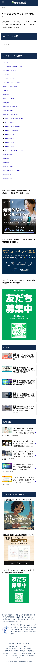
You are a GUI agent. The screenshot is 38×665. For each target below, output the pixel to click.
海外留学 (6, 162)
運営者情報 (28, 615)
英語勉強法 (7, 174)
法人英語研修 (8, 154)
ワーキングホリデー (10, 86)
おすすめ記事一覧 (25, 643)
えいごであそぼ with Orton (14, 118)
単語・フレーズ (8, 98)
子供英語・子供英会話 (11, 114)
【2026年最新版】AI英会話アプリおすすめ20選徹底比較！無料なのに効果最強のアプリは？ (17, 468)
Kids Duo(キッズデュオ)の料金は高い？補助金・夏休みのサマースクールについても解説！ (18, 480)
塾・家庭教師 (8, 110)
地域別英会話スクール (11, 106)
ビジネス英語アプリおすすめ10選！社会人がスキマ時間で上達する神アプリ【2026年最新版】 (17, 455)
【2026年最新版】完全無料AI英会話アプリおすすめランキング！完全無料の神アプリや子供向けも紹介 (18, 431)
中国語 (5, 90)
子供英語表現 (9, 142)
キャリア (6, 74)
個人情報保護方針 (7, 615)
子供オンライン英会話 (12, 126)
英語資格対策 (8, 178)
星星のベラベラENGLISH (14, 150)
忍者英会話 (18, 661)
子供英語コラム (10, 134)
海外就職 (6, 158)
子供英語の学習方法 (12, 130)
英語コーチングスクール (11, 170)
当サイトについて (13, 643)
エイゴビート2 (10, 122)
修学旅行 (6, 94)
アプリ (5, 62)
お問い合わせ (19, 615)
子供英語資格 (9, 146)
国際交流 (6, 102)
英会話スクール (8, 166)
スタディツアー (8, 78)
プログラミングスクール (11, 82)
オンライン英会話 (9, 70)
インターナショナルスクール (13, 66)
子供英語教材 (9, 138)
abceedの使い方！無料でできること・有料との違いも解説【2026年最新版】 (23, 443)
